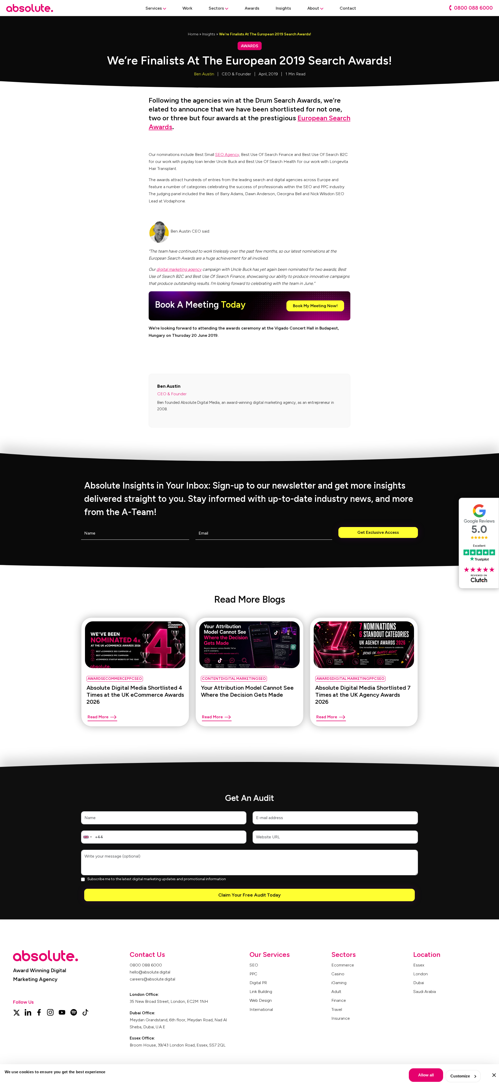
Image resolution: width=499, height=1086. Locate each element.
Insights (208, 34)
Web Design (261, 1000)
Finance (338, 1000)
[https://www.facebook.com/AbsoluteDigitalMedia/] (39, 1011)
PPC (253, 973)
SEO (254, 965)
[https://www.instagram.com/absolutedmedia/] (50, 1011)
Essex (418, 965)
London (420, 973)
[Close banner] (494, 1075)
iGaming (338, 982)
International (261, 1009)
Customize (460, 1076)
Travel (336, 1009)
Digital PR (258, 982)
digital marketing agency (178, 269)
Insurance (340, 1018)
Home (193, 34)
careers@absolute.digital (152, 979)
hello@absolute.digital (150, 972)
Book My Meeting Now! (315, 305)
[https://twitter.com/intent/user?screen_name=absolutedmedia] (16, 1011)
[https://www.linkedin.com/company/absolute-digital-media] (28, 1011)
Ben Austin (204, 73)
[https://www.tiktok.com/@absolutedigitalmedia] (85, 1011)
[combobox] (87, 837)
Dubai (418, 982)
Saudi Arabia (424, 991)
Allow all (426, 1075)
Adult (336, 991)
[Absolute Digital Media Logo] (29, 8)
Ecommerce (342, 965)
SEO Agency (227, 154)
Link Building (261, 991)
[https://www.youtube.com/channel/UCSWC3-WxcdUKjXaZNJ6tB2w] (62, 1011)
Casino (337, 973)
